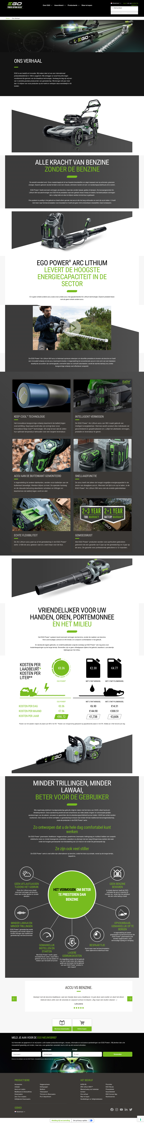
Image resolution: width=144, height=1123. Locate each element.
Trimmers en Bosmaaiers (47, 1094)
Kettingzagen (44, 1087)
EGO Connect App (111, 1094)
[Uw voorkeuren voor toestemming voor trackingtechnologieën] (140, 1119)
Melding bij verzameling (61, 1120)
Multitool (42, 1089)
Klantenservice (110, 1097)
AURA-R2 (83, 1084)
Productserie (72, 5)
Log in (125, 3)
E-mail (74, 1049)
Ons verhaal (84, 1094)
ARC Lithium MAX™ (86, 1087)
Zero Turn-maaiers (20, 1097)
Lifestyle (17, 1087)
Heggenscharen (45, 1084)
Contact (82, 1092)
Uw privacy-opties (80, 1120)
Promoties (109, 1084)
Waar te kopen (87, 5)
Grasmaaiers (19, 1094)
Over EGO (46, 5)
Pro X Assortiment (45, 1097)
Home (8, 18)
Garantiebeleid (110, 1092)
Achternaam (46, 1049)
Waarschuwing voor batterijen (89, 1089)
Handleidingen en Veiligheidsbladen (91, 1099)
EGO (15, 5)
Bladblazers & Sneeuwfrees (23, 1092)
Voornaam (15, 1049)
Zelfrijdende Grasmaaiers (22, 1099)
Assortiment (58, 5)
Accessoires (18, 1084)
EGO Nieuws (110, 1087)
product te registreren (134, 4)
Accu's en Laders (20, 1089)
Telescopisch (44, 1092)
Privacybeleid (57, 1059)
